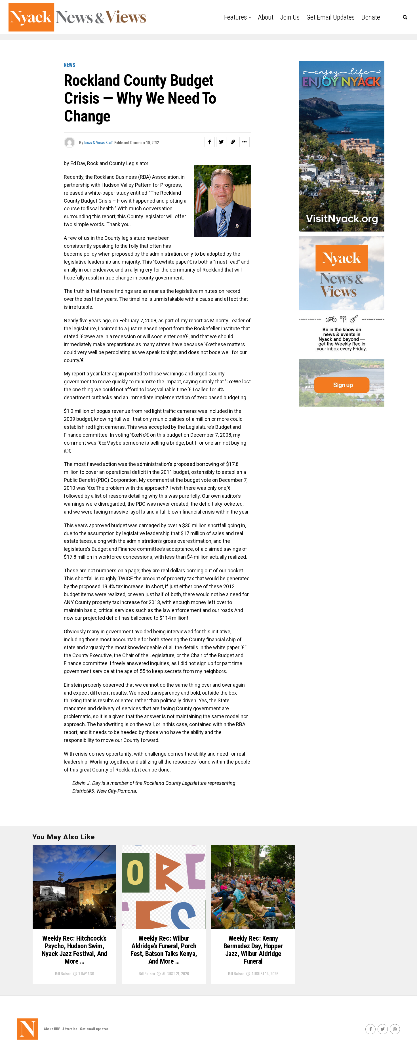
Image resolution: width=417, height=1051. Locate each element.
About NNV (52, 1028)
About (265, 17)
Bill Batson (63, 973)
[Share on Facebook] (210, 142)
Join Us (290, 17)
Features (235, 17)
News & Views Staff (98, 142)
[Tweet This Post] (221, 142)
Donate (370, 17)
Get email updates (330, 17)
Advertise (69, 1028)
